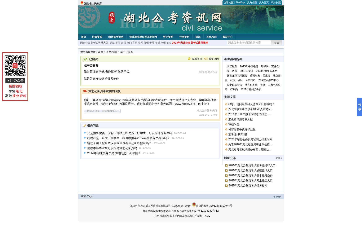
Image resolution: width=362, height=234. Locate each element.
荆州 (163, 42)
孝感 (157, 42)
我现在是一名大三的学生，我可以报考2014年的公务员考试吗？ (128, 138)
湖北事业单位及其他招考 (143, 36)
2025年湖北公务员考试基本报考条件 (251, 175)
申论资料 (168, 36)
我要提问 (214, 58)
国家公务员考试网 (90, 42)
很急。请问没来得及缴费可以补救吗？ (251, 104)
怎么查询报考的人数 (240, 119)
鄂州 (146, 42)
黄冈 (140, 42)
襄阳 (123, 42)
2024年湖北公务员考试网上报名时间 (250, 139)
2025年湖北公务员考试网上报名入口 (251, 180)
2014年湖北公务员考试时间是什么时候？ (114, 153)
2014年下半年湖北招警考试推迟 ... (249, 114)
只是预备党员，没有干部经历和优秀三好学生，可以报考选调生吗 (129, 133)
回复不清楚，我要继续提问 (102, 111)
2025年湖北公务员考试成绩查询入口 (251, 170)
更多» (279, 157)
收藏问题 (197, 58)
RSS (84, 196)
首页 (83, 36)
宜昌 (134, 42)
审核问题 (233, 124)
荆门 (129, 42)
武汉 (112, 42)
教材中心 (228, 36)
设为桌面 (252, 2)
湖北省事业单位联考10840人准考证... (251, 109)
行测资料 (184, 36)
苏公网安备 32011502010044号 (214, 205)
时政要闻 (97, 36)
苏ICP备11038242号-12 (205, 210)
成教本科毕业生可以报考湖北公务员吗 (112, 148)
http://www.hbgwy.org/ (155, 210)
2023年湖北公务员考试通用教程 (190, 42)
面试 (197, 36)
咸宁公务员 (126, 51)
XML (207, 215)
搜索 (276, 43)
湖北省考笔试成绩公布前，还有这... (250, 149)
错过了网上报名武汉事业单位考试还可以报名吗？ (119, 143)
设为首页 (264, 2)
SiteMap (240, 2)
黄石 (117, 42)
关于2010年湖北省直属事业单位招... (250, 144)
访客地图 (229, 2)
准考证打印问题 (237, 134)
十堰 (151, 42)
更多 (168, 42)
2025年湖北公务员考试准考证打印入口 (252, 165)
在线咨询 (212, 36)
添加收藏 (276, 2)
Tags (90, 196)
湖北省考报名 (115, 36)
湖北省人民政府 (93, 3)
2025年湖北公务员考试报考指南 (248, 185)
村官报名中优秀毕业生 (242, 129)
